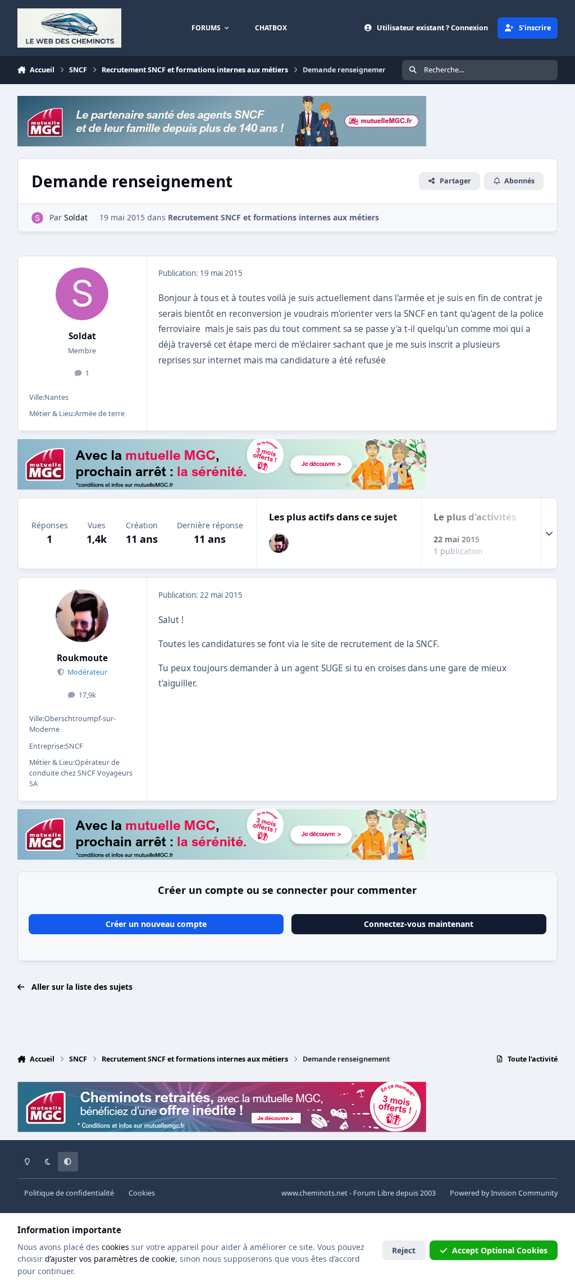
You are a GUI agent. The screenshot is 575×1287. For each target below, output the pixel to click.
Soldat (82, 336)
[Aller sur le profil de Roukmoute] (279, 543)
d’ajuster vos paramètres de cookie (110, 1258)
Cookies (142, 1193)
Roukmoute (82, 658)
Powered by (504, 1193)
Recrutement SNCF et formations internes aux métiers (273, 217)
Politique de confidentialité (69, 1193)
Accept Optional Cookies (499, 1250)
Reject (404, 1250)
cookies (115, 1247)
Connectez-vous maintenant (418, 924)
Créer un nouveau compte (156, 924)
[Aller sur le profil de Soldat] (37, 218)
